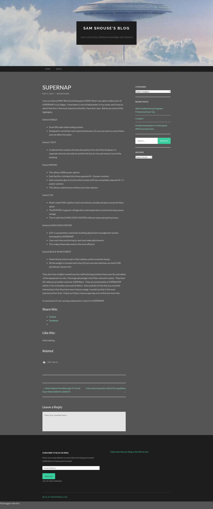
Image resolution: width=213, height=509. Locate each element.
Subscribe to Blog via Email (55, 453)
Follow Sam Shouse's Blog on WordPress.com (129, 452)
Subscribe (49, 476)
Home (48, 69)
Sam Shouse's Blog (106, 28)
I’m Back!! (139, 118)
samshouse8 (63, 94)
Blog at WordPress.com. (55, 497)
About (59, 69)
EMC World (53, 362)
